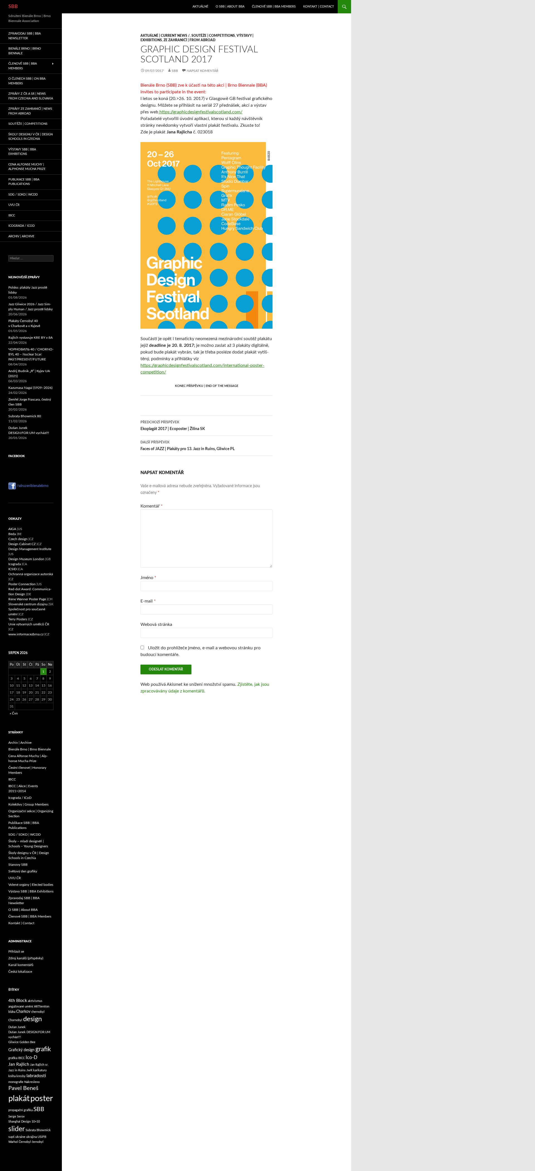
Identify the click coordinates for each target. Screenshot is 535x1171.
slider (16, 1129)
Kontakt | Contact (318, 6)
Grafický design (21, 1050)
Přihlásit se (16, 951)
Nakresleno (32, 1082)
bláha (11, 1011)
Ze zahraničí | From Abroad (189, 40)
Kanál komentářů (20, 965)
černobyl (37, 1141)
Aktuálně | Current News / (165, 35)
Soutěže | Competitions (213, 35)
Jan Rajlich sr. (39, 1064)
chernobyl (38, 1011)
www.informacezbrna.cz (25, 634)
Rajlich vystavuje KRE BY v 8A (30, 337)
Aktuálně (200, 6)
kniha (12, 1076)
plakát (19, 1098)
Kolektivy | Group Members (28, 804)
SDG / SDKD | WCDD (23, 194)
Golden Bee (27, 1042)
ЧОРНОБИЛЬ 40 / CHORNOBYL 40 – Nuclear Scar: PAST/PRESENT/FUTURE (31, 354)
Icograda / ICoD (21, 225)
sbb (175, 70)
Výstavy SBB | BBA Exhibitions (22, 152)
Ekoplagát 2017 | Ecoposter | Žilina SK (172, 426)
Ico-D (31, 1057)
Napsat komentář (202, 70)
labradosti (36, 1076)
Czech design (18, 539)
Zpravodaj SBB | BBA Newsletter (24, 36)
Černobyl (25, 1141)
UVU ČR (14, 204)
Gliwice (13, 1042)
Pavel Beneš (23, 1088)
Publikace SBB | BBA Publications (23, 182)
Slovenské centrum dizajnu (28, 604)
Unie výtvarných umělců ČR (28, 624)
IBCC (11, 215)
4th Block (17, 1000)
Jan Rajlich (18, 1064)
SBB (13, 6)
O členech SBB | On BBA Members (26, 81)
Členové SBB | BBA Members (274, 6)
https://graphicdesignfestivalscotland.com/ (200, 112)
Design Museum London (26, 559)
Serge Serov (16, 1116)
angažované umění (20, 1006)
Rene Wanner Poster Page (27, 599)
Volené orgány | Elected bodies (30, 884)
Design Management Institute (29, 549)
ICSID (12, 569)
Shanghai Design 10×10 (24, 1121)
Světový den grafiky (22, 871)
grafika (12, 1058)
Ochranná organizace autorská (30, 574)
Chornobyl (15, 1020)
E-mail (148, 601)
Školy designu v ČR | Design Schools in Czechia (30, 137)
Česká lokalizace (20, 971)
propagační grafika (20, 1110)
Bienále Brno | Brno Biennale (24, 51)
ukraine (20, 1136)
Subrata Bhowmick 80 (24, 416)
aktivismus (35, 1000)
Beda (12, 534)
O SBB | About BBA (230, 6)
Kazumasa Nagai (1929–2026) (30, 387)
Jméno (148, 577)
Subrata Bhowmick (38, 1130)
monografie (15, 1082)
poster (41, 1098)
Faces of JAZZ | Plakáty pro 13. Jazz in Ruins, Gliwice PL (187, 446)
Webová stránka (156, 624)
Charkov (23, 1012)
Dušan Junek (17, 1027)
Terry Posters (17, 619)
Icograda (14, 564)
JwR (29, 1070)
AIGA (12, 529)
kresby (21, 1076)
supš (11, 1136)
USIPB (42, 1136)
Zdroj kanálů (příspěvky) (25, 958)
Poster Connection (22, 584)
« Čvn (14, 713)
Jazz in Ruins (17, 1070)
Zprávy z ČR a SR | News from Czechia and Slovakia (30, 96)
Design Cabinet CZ (22, 544)
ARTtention (41, 1006)
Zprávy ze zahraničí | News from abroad (30, 111)
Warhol (13, 1141)
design (32, 1019)
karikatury (40, 1070)
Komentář (151, 506)
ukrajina (31, 1136)
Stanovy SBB (18, 864)
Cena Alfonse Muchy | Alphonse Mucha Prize (26, 167)
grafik (43, 1049)
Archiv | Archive (21, 236)
